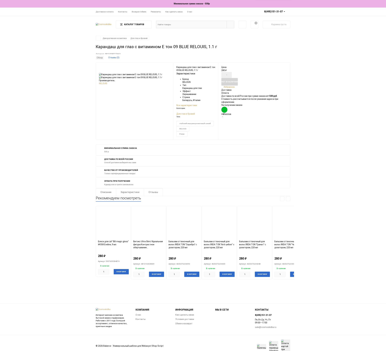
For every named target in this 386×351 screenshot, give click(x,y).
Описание (105, 192)
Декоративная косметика (115, 38)
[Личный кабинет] (242, 24)
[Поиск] (230, 24)
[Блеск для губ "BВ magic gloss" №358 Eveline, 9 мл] (113, 223)
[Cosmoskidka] (113, 309)
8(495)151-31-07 (273, 11)
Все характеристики (186, 105)
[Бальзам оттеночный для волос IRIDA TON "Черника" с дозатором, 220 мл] (289, 223)
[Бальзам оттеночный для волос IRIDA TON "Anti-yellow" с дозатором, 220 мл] (219, 223)
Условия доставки (184, 319)
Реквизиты (156, 12)
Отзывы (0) (113, 57)
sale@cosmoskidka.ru (265, 327)
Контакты (122, 12)
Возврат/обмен (139, 12)
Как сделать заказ (174, 12)
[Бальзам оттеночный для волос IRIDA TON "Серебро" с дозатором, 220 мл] (184, 223)
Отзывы (153, 192)
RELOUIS (103, 83)
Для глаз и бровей (138, 38)
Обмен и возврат (183, 323)
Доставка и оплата (105, 12)
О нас (189, 12)
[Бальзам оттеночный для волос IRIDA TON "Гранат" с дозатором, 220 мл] (254, 223)
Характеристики (130, 192)
